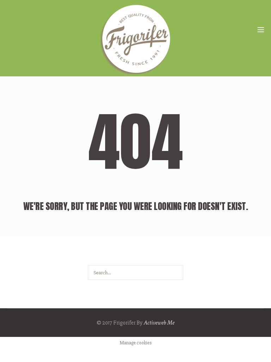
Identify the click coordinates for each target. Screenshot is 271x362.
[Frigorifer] (135, 39)
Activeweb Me (159, 323)
